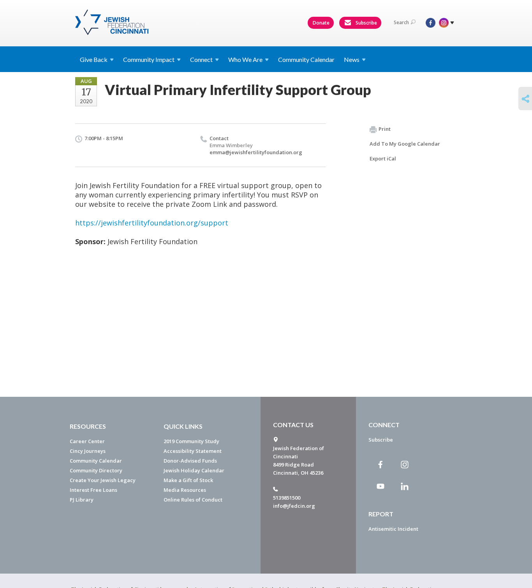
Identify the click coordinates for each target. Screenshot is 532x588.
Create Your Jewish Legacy (103, 480)
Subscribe (365, 22)
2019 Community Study (191, 441)
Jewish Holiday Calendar (194, 470)
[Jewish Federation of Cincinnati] (112, 22)
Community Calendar (306, 59)
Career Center (87, 441)
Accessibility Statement (193, 450)
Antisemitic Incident (393, 528)
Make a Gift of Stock (188, 480)
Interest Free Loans (93, 489)
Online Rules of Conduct (193, 499)
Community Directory (96, 470)
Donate (321, 22)
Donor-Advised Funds (190, 460)
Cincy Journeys (88, 450)
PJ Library (81, 499)
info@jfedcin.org (294, 505)
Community (148, 59)
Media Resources (185, 489)
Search (401, 22)
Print (385, 128)
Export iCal (383, 158)
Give (93, 59)
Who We (245, 59)
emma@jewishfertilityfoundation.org (256, 152)
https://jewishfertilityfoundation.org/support (151, 222)
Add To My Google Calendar (405, 143)
